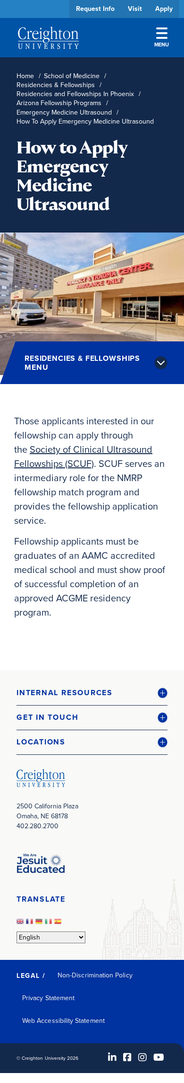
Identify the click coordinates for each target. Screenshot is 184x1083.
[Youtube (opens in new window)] (158, 1057)
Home (25, 76)
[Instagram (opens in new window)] (142, 1057)
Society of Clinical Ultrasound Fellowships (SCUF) (83, 456)
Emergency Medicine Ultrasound (64, 112)
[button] (92, 693)
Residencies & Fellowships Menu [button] (82, 363)
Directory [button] (88, 290)
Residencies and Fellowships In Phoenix (75, 94)
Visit (135, 9)
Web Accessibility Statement (63, 1021)
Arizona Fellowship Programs (59, 102)
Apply (164, 9)
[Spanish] (59, 924)
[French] (30, 924)
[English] (21, 924)
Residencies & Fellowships (56, 85)
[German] (40, 924)
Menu (161, 44)
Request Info (95, 9)
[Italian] (49, 924)
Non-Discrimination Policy (95, 975)
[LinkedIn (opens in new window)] (112, 1057)
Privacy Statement (48, 998)
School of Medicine (72, 76)
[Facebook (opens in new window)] (127, 1057)
